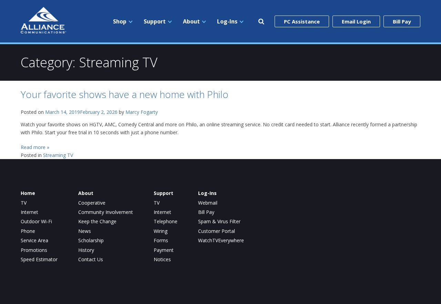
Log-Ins (227, 21)
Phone (28, 231)
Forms (161, 240)
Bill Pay (402, 21)
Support (155, 21)
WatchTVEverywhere (221, 240)
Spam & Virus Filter (219, 221)
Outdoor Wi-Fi (36, 221)
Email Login (356, 21)
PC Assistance (302, 21)
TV (24, 203)
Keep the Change (97, 221)
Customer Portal (216, 231)
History (86, 250)
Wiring (160, 231)
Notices (162, 259)
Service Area (34, 240)
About (191, 21)
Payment (164, 250)
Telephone (165, 221)
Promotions (34, 250)
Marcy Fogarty (141, 112)
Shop (119, 21)
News (84, 231)
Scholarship (91, 240)
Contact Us (90, 259)
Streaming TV (58, 155)
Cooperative (91, 203)
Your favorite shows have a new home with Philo (124, 94)
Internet (29, 212)
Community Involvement (105, 212)
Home (28, 193)
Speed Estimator (39, 259)
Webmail (207, 203)
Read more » (35, 147)
